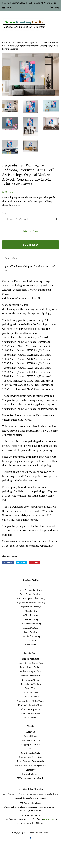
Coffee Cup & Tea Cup (30, 684)
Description (10, 258)
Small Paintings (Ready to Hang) (30, 598)
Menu (9, 7)
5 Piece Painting (30, 619)
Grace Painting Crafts (38, 832)
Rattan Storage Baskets (30, 667)
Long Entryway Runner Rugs (30, 662)
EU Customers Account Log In (30, 778)
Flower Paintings (30, 631)
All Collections (30, 717)
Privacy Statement (30, 773)
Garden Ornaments (30, 696)
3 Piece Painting (30, 611)
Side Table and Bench (30, 713)
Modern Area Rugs (30, 658)
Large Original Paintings (30, 606)
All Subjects (30, 644)
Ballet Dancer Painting (30, 623)
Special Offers (30, 735)
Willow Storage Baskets (30, 671)
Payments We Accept (30, 740)
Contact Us (31, 769)
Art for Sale (30, 640)
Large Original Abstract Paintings (30, 602)
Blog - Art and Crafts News (30, 757)
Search (30, 585)
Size (4, 213)
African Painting (30, 627)
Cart (57, 7)
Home (4, 42)
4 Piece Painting (30, 615)
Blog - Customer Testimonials (30, 761)
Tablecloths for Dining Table (30, 700)
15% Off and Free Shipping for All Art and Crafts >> (30, 268)
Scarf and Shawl (30, 692)
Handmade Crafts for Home (30, 705)
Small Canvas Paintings (30, 594)
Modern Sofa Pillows (30, 675)
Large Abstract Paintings (30, 589)
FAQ (30, 748)
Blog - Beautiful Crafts (31, 752)
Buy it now (30, 245)
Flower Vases (30, 688)
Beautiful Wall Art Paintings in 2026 (30, 765)
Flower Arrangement (30, 709)
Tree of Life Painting (30, 636)
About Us (30, 731)
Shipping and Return (30, 744)
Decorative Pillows (30, 679)
